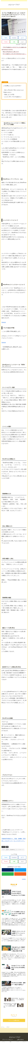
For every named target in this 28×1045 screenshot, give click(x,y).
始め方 (7, 849)
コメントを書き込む (14, 1020)
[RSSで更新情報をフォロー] (20, 874)
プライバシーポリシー (7, 1039)
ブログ (3, 846)
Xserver (4, 322)
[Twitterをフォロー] (20, 870)
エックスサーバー (20, 849)
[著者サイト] (8, 870)
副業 (7, 846)
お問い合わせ (20, 1039)
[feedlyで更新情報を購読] (8, 874)
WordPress (12, 849)
